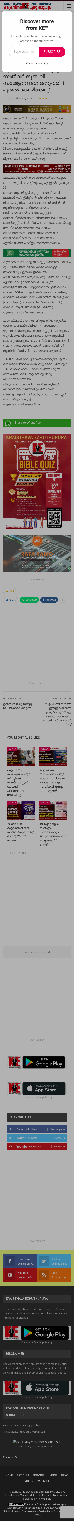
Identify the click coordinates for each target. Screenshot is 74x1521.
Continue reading (37, 63)
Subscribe (52, 51)
